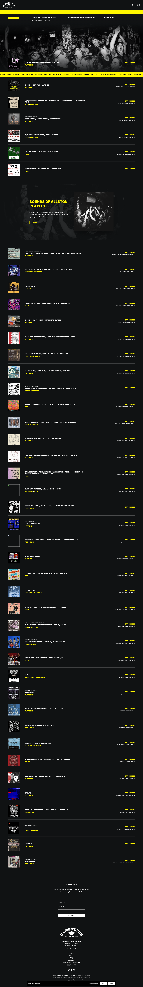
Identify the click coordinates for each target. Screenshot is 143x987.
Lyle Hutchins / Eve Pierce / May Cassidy (41, 152)
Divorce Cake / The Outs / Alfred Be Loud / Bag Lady (46, 573)
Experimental (36, 746)
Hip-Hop (28, 289)
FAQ (71, 958)
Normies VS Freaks (32, 556)
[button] (133, 5)
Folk (27, 154)
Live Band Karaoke (73, 17)
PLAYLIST (119, 5)
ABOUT (71, 955)
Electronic (35, 356)
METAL (92, 5)
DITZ (27, 828)
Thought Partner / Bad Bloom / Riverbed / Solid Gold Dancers (50, 422)
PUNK (98, 5)
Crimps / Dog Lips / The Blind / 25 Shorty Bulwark (45, 607)
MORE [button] (126, 5)
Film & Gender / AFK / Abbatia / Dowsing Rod (43, 169)
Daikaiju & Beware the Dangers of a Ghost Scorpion (46, 810)
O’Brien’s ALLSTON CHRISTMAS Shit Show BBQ (45, 17)
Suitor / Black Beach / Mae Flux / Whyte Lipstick (45, 642)
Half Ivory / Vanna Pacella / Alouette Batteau (118, 17)
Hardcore (35, 391)
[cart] (139, 5)
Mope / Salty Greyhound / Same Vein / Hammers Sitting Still (50, 337)
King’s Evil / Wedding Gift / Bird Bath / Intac (43, 438)
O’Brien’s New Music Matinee (37, 85)
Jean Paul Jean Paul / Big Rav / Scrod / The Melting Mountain (50, 404)
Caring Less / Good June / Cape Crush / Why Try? (44, 62)
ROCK (104, 5)
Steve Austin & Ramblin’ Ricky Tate (39, 725)
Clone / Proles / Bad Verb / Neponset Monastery (45, 776)
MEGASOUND (29, 692)
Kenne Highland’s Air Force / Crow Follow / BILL (45, 658)
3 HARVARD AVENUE (71, 943)
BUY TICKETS (130, 62)
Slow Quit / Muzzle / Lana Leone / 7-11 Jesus (43, 489)
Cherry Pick (30, 590)
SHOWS (71, 953)
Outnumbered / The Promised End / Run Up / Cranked (46, 625)
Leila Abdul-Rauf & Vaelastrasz (38, 743)
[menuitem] (84, 5)
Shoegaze (29, 272)
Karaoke (28, 526)
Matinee (28, 87)
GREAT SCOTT (71, 965)
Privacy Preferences (94, 983)
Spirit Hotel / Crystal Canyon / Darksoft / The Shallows (48, 269)
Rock (27, 104)
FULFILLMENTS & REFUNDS (71, 962)
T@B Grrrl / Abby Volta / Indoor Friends (41, 135)
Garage (33, 644)
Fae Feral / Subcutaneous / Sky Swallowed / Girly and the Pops (51, 455)
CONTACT (71, 960)
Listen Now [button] (35, 222)
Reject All (103, 983)
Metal (27, 391)
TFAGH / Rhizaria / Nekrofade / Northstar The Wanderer (48, 759)
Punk (27, 171)
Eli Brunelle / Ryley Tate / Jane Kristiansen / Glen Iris (47, 371)
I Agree (111, 983)
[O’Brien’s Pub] (9, 5)
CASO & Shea (30, 286)
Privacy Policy (71, 980)
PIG (26, 675)
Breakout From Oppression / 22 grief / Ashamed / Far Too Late (50, 388)
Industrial (40, 677)
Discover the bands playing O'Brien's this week (20, 12)
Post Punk (38, 272)
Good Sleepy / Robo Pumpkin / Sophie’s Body (43, 119)
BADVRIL (28, 793)
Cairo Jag (29, 844)
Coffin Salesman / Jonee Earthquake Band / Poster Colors (49, 506)
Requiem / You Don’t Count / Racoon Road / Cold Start (47, 303)
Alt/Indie (29, 65)
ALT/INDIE (84, 5)
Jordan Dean (30, 861)
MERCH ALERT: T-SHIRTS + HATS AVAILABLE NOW (24, 74)
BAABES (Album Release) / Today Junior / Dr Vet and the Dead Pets (51, 539)
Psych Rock (29, 812)
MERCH (111, 5)
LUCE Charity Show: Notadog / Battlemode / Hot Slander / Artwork (53, 253)
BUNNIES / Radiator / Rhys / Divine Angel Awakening (46, 354)
